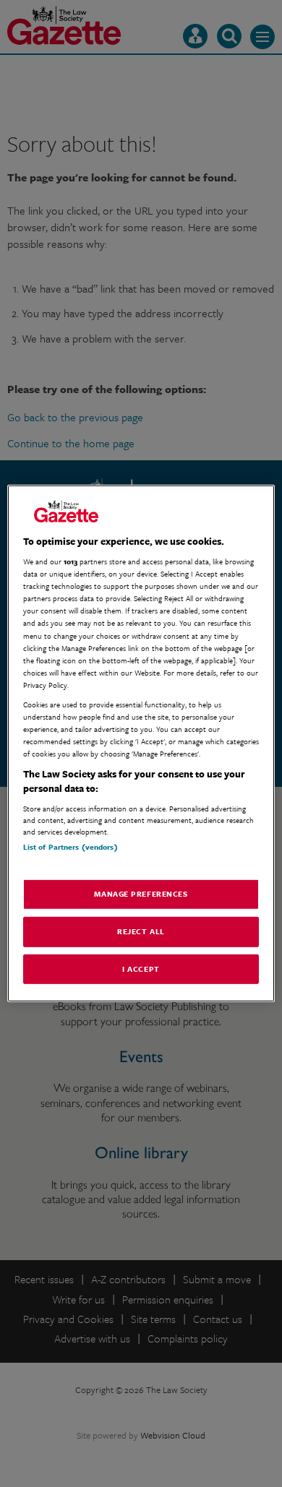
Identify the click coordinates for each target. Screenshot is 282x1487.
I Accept (141, 968)
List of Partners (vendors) (70, 847)
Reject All (141, 930)
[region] (141, 743)
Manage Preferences (140, 893)
